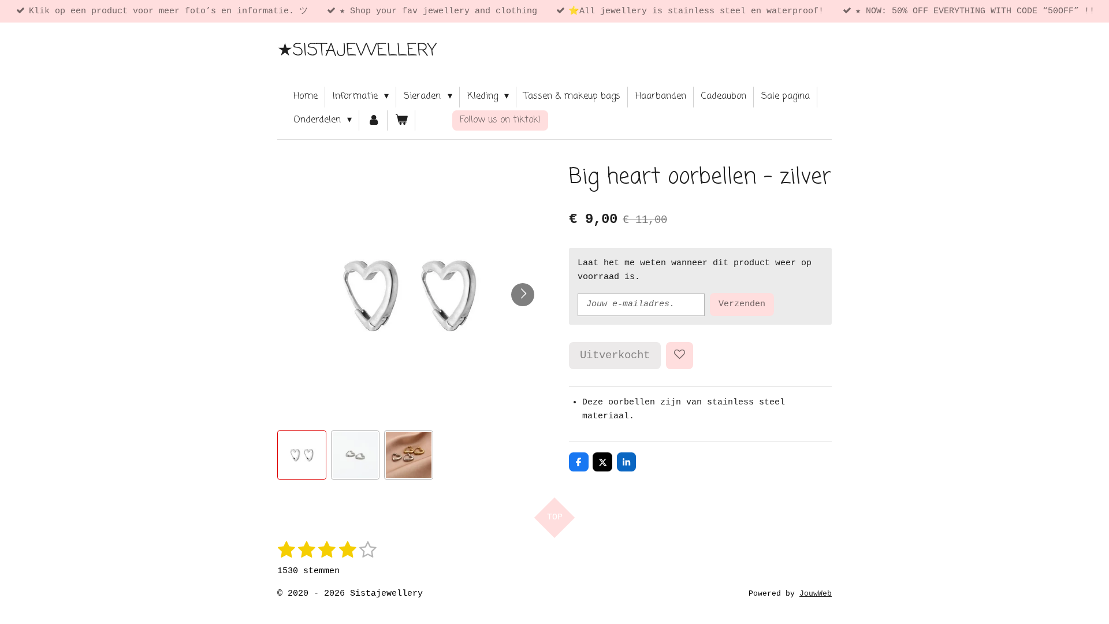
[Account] (373, 120)
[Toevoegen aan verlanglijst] (679, 355)
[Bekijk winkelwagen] (401, 120)
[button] (301, 455)
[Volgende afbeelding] (522, 294)
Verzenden (742, 304)
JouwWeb (815, 594)
